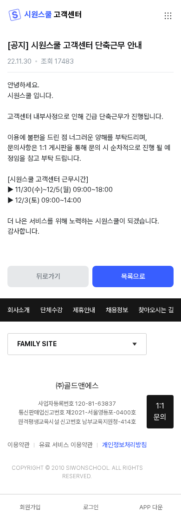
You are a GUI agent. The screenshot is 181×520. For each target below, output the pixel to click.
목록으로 (133, 276)
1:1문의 (160, 411)
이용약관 (18, 444)
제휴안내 (84, 310)
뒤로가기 (48, 276)
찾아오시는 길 (156, 310)
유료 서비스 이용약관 (66, 444)
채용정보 (117, 310)
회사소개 (18, 310)
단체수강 (51, 310)
